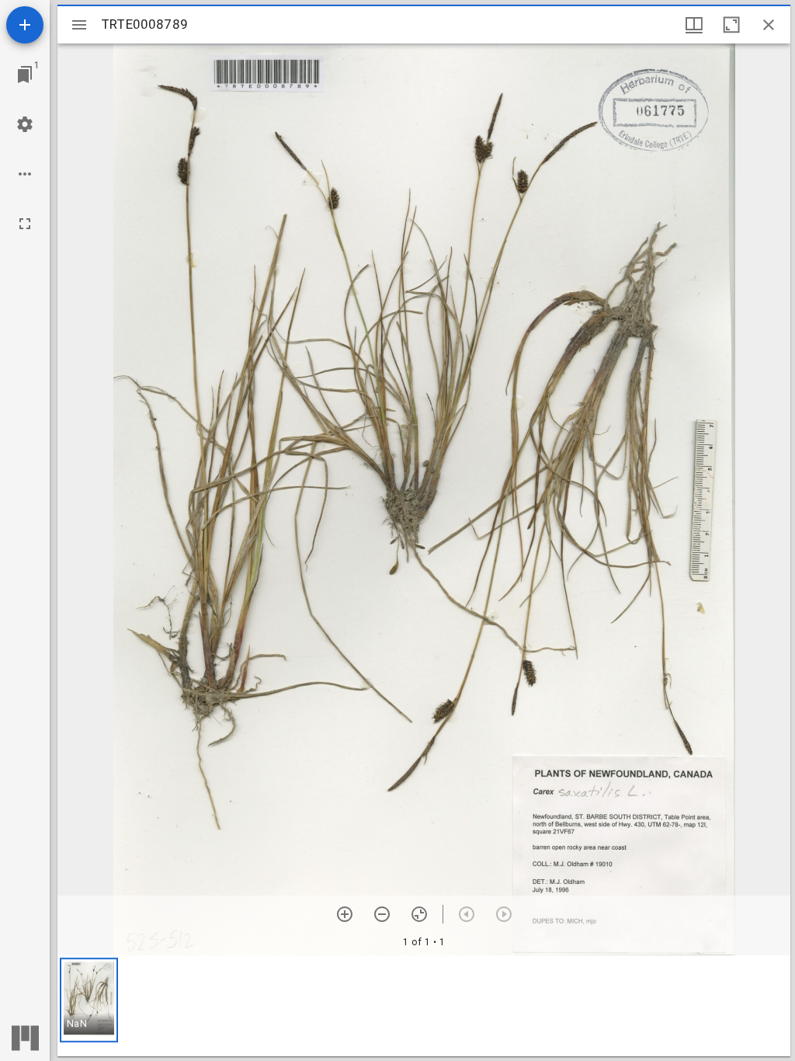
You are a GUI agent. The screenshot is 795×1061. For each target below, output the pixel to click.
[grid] (423, 1005)
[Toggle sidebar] (79, 24)
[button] (89, 1000)
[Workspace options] (24, 174)
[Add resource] (24, 24)
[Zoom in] (344, 914)
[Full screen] (24, 223)
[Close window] (768, 24)
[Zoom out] (382, 914)
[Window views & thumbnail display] (694, 24)
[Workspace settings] (24, 124)
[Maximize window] (731, 24)
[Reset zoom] (419, 914)
